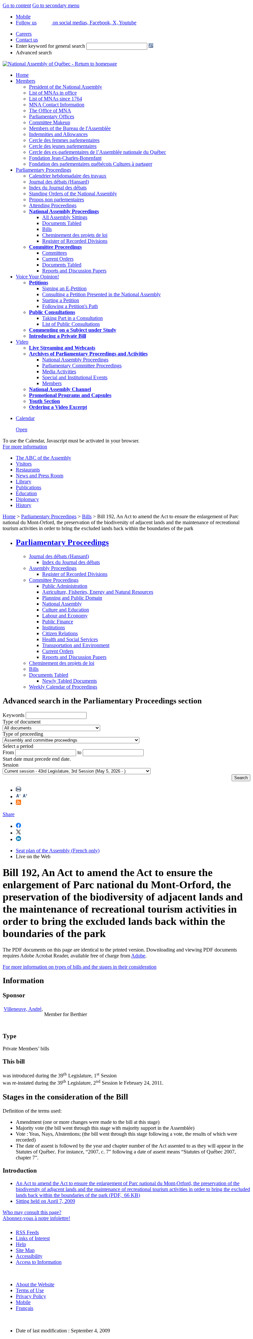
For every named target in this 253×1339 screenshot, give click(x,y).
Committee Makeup (49, 122)
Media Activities (59, 371)
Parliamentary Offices (51, 116)
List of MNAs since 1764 (55, 98)
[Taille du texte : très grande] (25, 796)
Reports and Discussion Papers (74, 270)
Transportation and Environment (75, 645)
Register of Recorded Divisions (74, 241)
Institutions (53, 627)
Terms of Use (30, 1290)
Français (24, 1308)
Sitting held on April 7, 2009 (45, 1201)
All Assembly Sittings (64, 217)
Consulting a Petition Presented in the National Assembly (101, 294)
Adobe (138, 955)
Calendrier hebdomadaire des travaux (67, 176)
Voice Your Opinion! (37, 276)
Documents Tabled (61, 223)
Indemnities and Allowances (58, 134)
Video (22, 342)
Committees (54, 253)
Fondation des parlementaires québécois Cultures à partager (90, 164)
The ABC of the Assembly (43, 458)
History (23, 505)
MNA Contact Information (56, 104)
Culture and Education (65, 610)
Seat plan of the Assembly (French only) (57, 850)
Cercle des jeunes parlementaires (63, 146)
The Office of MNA (50, 110)
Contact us (27, 40)
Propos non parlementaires (56, 199)
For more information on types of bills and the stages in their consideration (79, 967)
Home (22, 75)
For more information (25, 446)
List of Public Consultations (71, 324)
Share (8, 814)
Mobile (23, 1302)
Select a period (18, 746)
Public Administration (64, 586)
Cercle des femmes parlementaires (64, 140)
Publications (28, 487)
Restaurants (28, 469)
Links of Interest (33, 1238)
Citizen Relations (60, 633)
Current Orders (57, 259)
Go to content (17, 5)
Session (10, 765)
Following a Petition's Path (70, 306)
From (8, 752)
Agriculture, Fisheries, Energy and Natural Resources (97, 592)
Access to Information (39, 1262)
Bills (47, 229)
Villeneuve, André (23, 1009)
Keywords (13, 715)
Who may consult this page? (32, 1212)
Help (21, 1244)
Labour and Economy (65, 615)
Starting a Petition (60, 300)
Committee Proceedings (55, 247)
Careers (24, 34)
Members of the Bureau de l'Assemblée (70, 128)
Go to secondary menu (55, 5)
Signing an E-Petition (64, 288)
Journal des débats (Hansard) (59, 182)
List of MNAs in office (53, 93)
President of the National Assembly (65, 87)
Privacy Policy (31, 1296)
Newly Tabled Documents (69, 681)
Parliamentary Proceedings (43, 170)
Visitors (24, 464)
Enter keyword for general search (50, 46)
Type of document (22, 722)
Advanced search (34, 52)
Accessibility (29, 1256)
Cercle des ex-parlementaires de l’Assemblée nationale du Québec (97, 152)
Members (25, 81)
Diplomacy (27, 499)
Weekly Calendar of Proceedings (63, 687)
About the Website (35, 1284)
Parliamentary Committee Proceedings (82, 365)
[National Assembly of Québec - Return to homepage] (60, 64)
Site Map (25, 1250)
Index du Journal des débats (58, 187)
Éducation (26, 493)
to (79, 752)
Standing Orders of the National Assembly (73, 193)
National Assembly (62, 604)
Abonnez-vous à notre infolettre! (36, 1218)
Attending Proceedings (52, 205)
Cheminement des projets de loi (74, 235)
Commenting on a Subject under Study (72, 330)
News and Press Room (39, 475)
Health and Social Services (70, 639)
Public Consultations (52, 312)
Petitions (38, 282)
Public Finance (57, 621)
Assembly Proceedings (52, 568)
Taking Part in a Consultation (72, 318)
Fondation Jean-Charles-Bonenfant (65, 158)
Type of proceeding (23, 734)
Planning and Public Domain (72, 598)
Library (23, 481)
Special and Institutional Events (74, 377)
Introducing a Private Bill (57, 336)
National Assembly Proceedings (75, 359)
